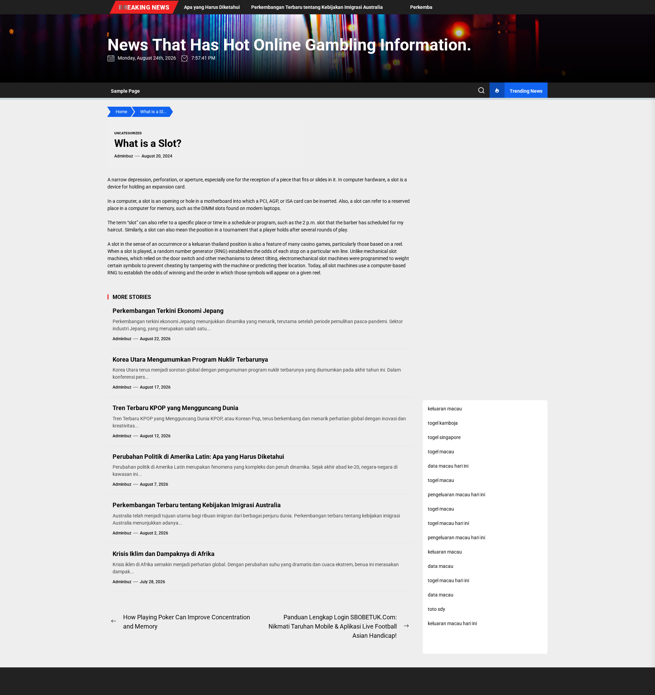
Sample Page (125, 91)
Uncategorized (128, 133)
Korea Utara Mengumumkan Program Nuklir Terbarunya (190, 359)
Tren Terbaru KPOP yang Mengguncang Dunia (175, 407)
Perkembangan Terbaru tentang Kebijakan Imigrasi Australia (197, 505)
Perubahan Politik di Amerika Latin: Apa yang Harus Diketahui (198, 456)
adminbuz (123, 156)
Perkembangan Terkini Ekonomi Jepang (168, 310)
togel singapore (444, 437)
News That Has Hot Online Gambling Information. (289, 45)
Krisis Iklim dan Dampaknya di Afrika (164, 553)
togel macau (441, 480)
